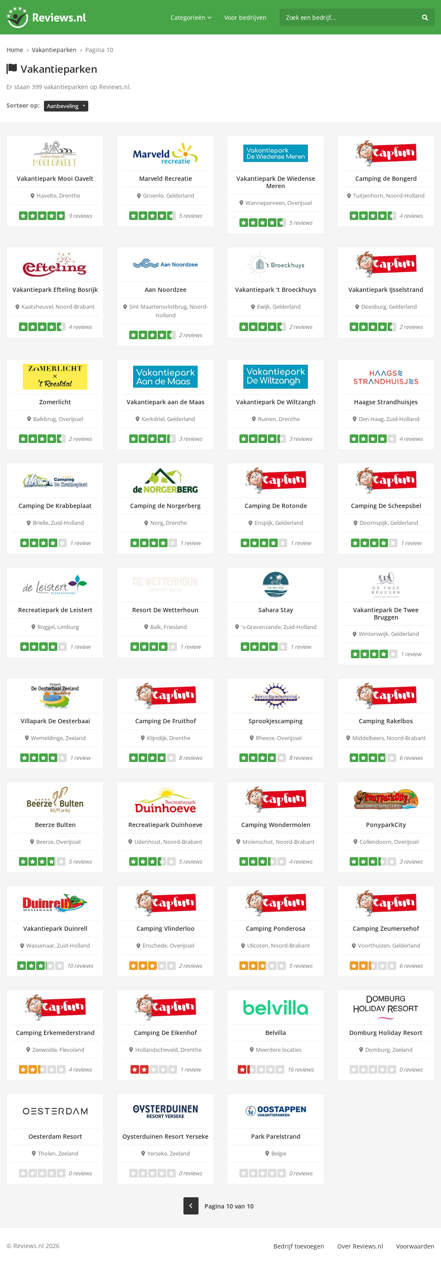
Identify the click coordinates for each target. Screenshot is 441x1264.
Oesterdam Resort (55, 1136)
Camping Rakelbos (386, 721)
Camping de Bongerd (386, 178)
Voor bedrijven (245, 17)
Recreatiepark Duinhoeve (165, 825)
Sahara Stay (275, 610)
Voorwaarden (415, 1246)
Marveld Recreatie (165, 178)
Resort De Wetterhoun (165, 610)
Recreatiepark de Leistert (55, 610)
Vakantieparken (54, 50)
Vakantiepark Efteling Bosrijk (55, 289)
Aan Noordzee (165, 289)
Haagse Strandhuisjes (386, 402)
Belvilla (275, 1033)
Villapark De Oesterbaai (55, 721)
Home (14, 50)
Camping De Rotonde (276, 506)
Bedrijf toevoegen (298, 1246)
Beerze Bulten (55, 825)
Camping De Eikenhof (165, 1033)
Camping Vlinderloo (166, 928)
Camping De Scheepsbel (386, 506)
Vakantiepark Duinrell (55, 928)
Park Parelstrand (276, 1136)
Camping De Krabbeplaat (55, 506)
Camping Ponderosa (275, 928)
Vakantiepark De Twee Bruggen (386, 613)
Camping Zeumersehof (386, 928)
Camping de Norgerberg (165, 506)
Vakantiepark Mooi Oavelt (55, 178)
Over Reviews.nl (360, 1246)
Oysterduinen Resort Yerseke (165, 1136)
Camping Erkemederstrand (55, 1033)
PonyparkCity (386, 825)
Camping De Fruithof (165, 721)
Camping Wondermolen (276, 825)
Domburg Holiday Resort (385, 1033)
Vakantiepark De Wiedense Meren (275, 182)
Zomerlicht (55, 402)
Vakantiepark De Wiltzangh (276, 402)
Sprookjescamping (275, 721)
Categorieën (188, 17)
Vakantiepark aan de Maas (166, 402)
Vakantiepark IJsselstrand (385, 289)
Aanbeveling (62, 106)
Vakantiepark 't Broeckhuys (275, 289)
